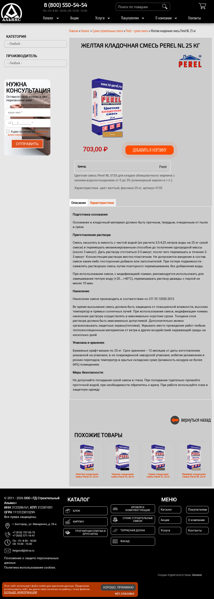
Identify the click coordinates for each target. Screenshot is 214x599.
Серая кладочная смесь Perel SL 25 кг (158, 475)
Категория (16, 36)
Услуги (99, 17)
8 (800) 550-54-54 (65, 5)
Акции (74, 17)
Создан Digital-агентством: (180, 574)
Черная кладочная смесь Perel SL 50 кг (122, 475)
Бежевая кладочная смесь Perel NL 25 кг (194, 475)
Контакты (194, 17)
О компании (163, 17)
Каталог (48, 17)
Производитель (21, 56)
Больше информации (20, 592)
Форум (207, 574)
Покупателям (130, 17)
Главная (73, 31)
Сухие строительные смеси (107, 31)
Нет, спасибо (124, 593)
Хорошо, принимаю (118, 587)
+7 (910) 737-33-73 (24, 532)
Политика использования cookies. (30, 567)
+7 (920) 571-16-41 (24, 535)
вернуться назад (196, 419)
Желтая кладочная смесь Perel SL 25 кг (87, 475)
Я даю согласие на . (28, 133)
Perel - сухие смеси (137, 31)
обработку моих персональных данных (28, 133)
